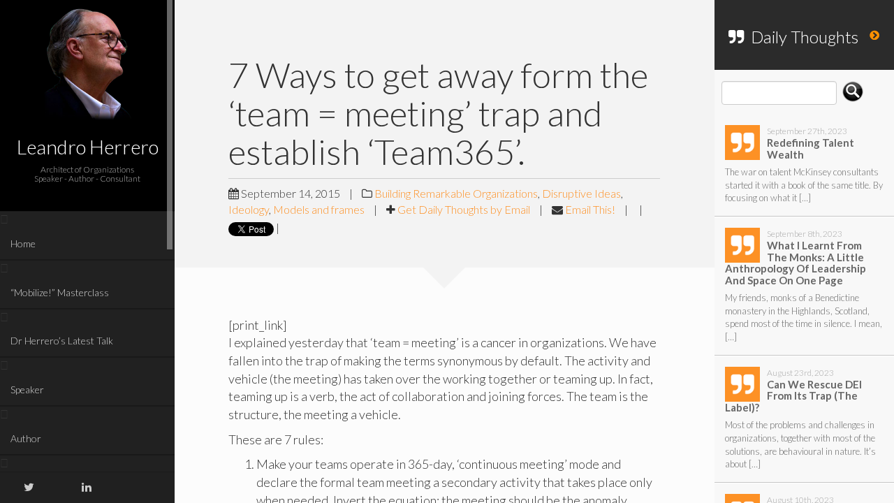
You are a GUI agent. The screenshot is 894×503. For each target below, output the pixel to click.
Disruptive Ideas (581, 193)
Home (23, 243)
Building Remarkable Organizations (456, 193)
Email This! (590, 209)
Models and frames (319, 209)
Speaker (27, 389)
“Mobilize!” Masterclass (59, 292)
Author (25, 438)
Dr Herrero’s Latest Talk (61, 341)
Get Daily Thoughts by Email (463, 209)
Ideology (248, 209)
